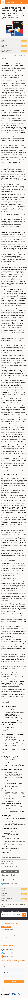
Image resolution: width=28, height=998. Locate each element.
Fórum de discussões (10, 871)
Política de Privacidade (6, 939)
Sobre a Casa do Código (7, 929)
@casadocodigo (8, 953)
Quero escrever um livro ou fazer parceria (11, 935)
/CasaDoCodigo (8, 949)
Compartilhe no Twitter (10, 883)
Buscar (24, 914)
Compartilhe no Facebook (11, 880)
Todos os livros (4, 931)
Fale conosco (4, 942)
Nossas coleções (5, 933)
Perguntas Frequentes (6, 937)
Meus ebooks (7, 926)
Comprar (23, 40)
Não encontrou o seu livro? (11, 911)
